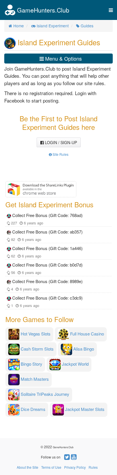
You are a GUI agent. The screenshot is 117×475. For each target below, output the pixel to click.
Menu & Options (63, 58)
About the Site (27, 467)
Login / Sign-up (60, 142)
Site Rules (60, 154)
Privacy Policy (75, 467)
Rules (93, 467)
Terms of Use (51, 467)
